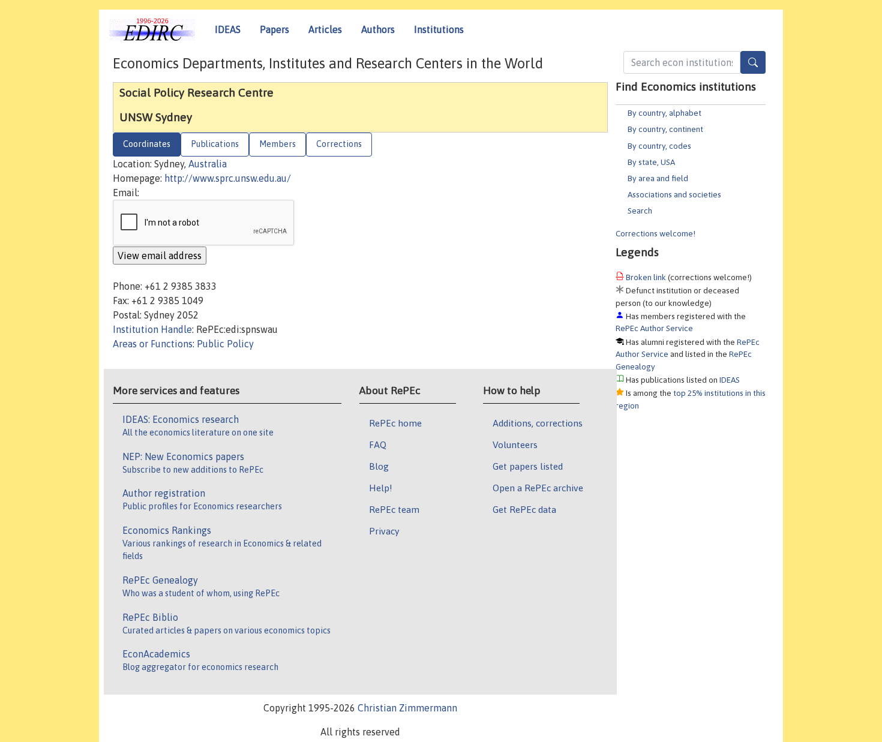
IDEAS (228, 29)
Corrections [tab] (339, 144)
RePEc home (395, 422)
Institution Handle (152, 329)
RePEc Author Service (654, 328)
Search (640, 210)
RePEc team (394, 509)
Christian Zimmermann (407, 707)
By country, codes (659, 146)
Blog (379, 466)
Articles (325, 29)
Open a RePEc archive (538, 487)
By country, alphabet (664, 113)
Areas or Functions (153, 343)
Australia (207, 163)
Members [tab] (277, 144)
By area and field (658, 178)
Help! (380, 487)
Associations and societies (674, 194)
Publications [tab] (215, 144)
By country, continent (665, 129)
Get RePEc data (524, 509)
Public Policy (225, 343)
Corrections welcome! (655, 233)
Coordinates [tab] (146, 144)
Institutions (439, 29)
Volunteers (515, 444)
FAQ (377, 444)
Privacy (384, 530)
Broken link (646, 277)
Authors (378, 29)
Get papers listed (528, 466)
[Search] (753, 62)
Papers (274, 29)
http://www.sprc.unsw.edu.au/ (227, 178)
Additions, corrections (538, 422)
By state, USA (651, 162)
